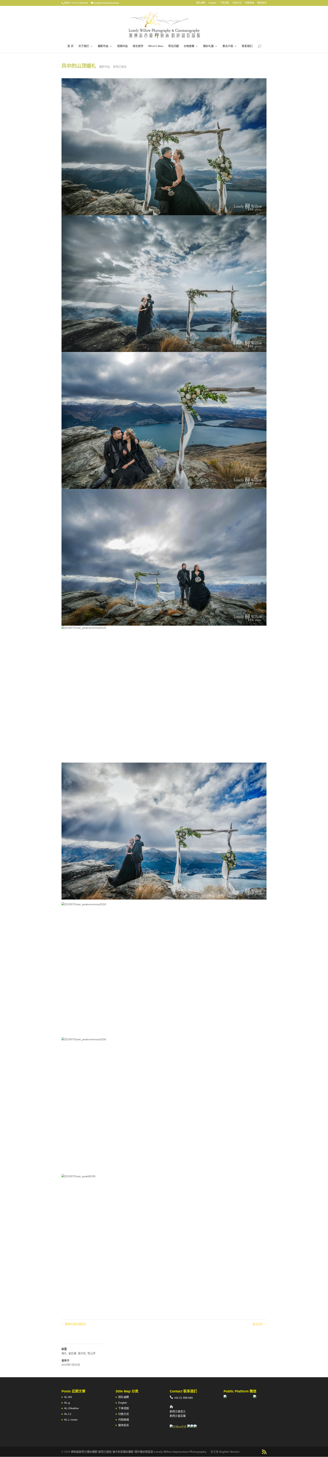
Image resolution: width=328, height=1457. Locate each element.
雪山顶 (91, 1353)
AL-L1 (67, 1413)
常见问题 (173, 46)
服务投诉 (261, 3)
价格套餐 (189, 46)
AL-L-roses (70, 1419)
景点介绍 (227, 46)
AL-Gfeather (71, 1408)
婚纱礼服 (208, 46)
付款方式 (236, 3)
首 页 (70, 46)
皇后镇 (72, 1353)
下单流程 (224, 3)
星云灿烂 (259, 1324)
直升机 (82, 1353)
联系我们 (247, 46)
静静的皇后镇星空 (74, 1324)
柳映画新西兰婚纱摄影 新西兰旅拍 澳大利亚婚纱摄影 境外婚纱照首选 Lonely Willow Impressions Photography (138, 1451)
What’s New (155, 46)
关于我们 (83, 46)
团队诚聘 (200, 3)
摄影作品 (103, 46)
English (212, 3)
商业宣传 (138, 46)
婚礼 (64, 1353)
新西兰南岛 (119, 66)
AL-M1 (68, 1396)
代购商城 (249, 3)
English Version (229, 1451)
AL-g (67, 1402)
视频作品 (122, 46)
